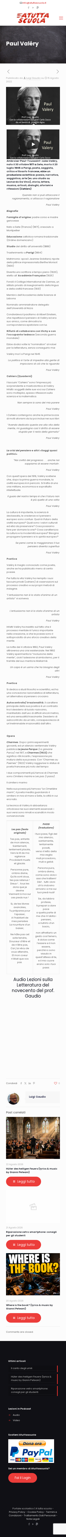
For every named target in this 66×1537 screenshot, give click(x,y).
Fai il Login (23, 1478)
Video (16, 1420)
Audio (16, 1415)
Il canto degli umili (21, 1368)
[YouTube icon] (33, 8)
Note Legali (33, 1519)
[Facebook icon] (28, 8)
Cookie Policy (35, 1512)
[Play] (33, 144)
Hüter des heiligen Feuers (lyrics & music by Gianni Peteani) (31, 1378)
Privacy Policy (17, 1512)
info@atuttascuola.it (34, 3)
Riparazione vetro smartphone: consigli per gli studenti (29, 1390)
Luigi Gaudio (33, 78)
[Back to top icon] (58, 1529)
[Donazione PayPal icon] (37, 8)
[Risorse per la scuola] (33, 18)
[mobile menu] (61, 18)
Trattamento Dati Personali (40, 1515)
